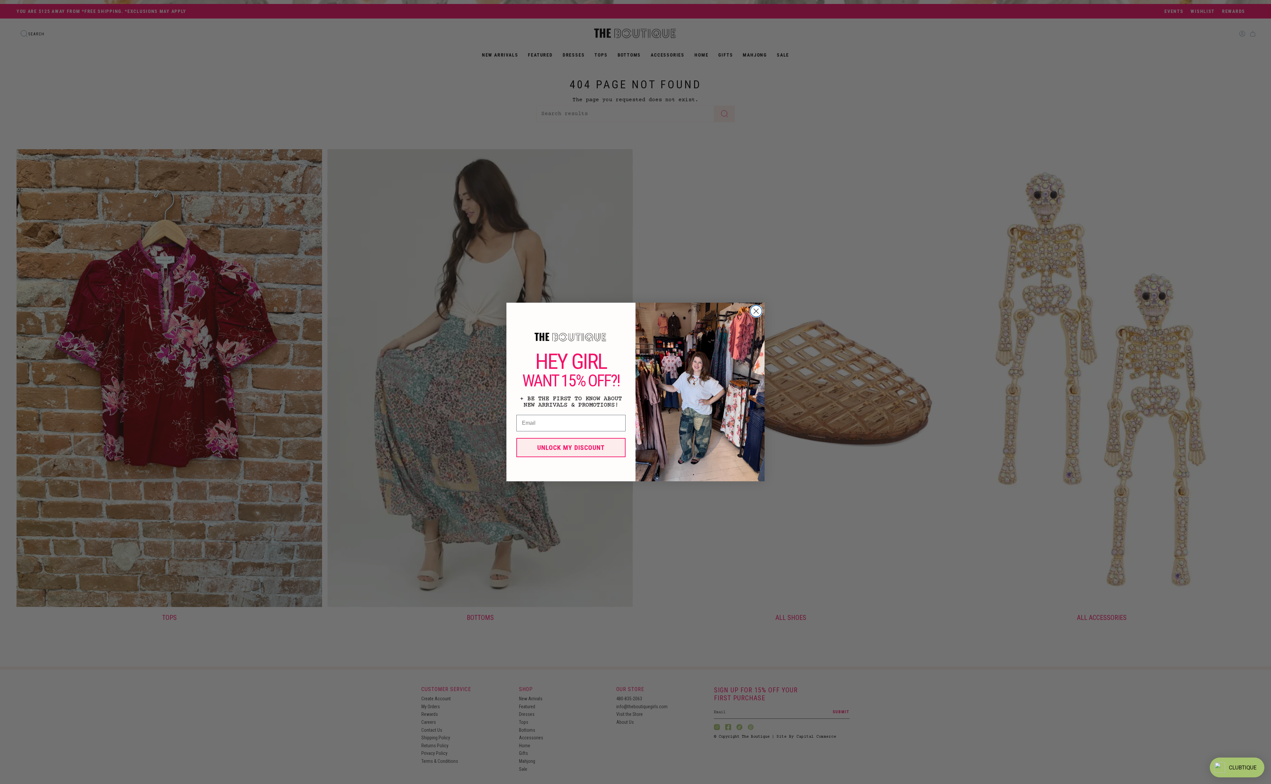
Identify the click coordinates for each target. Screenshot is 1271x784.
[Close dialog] (756, 311)
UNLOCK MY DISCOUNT (571, 448)
